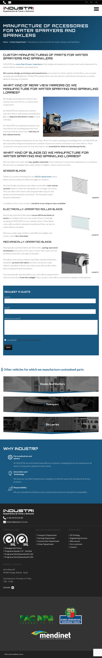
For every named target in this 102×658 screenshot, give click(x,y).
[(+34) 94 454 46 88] (5, 2)
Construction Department (48, 541)
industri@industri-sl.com (17, 522)
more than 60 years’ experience (29, 64)
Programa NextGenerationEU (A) (19, 554)
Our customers (76, 544)
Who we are (75, 541)
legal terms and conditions (29, 340)
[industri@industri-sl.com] (10, 2)
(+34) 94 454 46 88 (14, 518)
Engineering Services (78, 538)
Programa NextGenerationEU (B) (19, 557)
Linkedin (7, 587)
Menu (96, 8)
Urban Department (18, 42)
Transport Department (47, 535)
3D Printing (75, 535)
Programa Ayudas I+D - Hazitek (18, 551)
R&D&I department (43, 176)
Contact (73, 547)
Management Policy (13, 548)
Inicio (5, 42)
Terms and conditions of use (13, 654)
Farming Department (46, 538)
